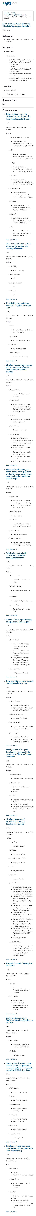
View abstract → (11, 240)
